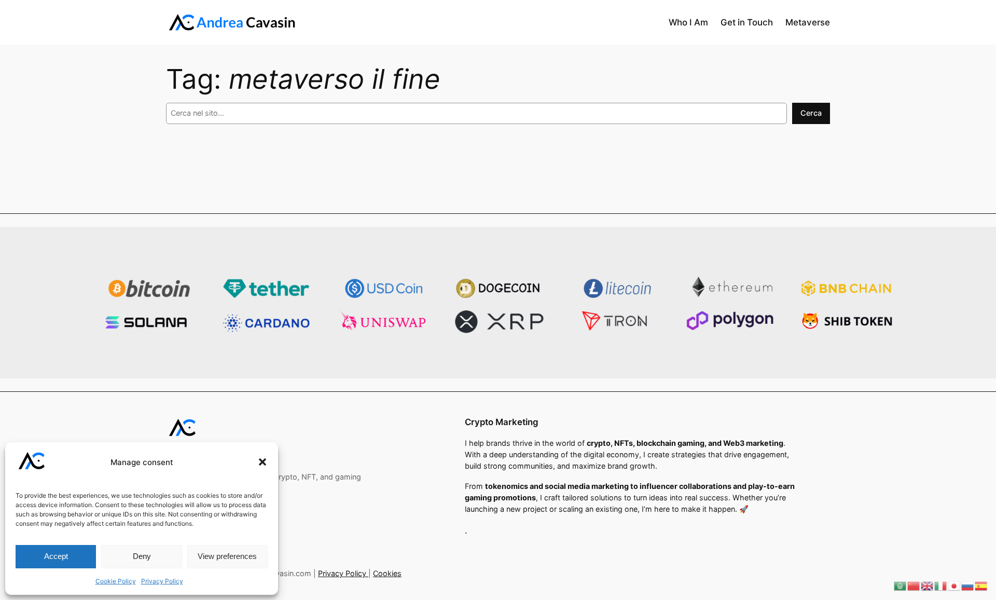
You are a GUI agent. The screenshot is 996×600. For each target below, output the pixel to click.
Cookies (387, 573)
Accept (56, 556)
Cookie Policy (115, 581)
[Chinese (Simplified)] (914, 585)
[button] (262, 462)
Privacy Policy (162, 581)
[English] (927, 585)
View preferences (227, 556)
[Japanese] (954, 585)
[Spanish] (981, 585)
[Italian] (941, 585)
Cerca (811, 112)
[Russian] (968, 585)
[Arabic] (900, 585)
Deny (142, 556)
